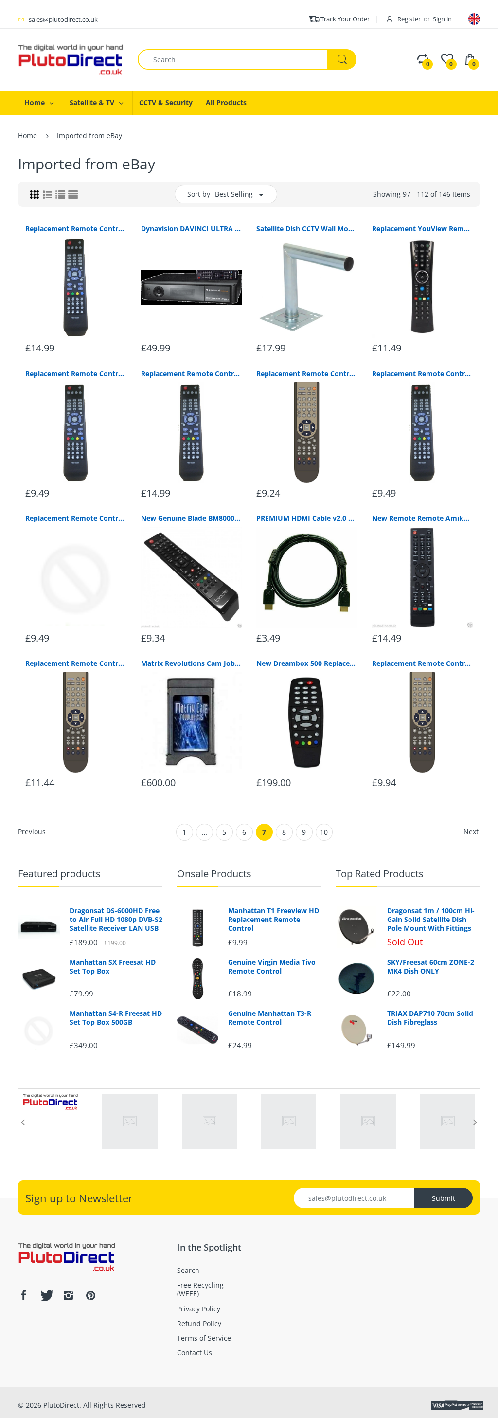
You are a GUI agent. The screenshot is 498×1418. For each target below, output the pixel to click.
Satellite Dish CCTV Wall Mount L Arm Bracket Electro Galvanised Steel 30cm (306, 228)
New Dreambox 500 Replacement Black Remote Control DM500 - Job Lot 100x (306, 663)
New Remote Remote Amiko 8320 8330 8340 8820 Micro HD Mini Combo (422, 518)
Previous (32, 831)
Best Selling (234, 194)
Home (27, 135)
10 (324, 832)
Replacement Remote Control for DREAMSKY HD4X (422, 373)
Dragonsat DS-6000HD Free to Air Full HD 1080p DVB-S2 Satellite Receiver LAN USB (116, 919)
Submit (443, 1198)
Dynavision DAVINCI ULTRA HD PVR (191, 228)
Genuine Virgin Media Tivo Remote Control (272, 967)
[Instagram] (68, 1295)
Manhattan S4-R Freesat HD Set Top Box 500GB (116, 1018)
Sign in (442, 19)
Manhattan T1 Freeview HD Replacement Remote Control (273, 919)
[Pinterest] (90, 1295)
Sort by (198, 194)
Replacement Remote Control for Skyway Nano (191, 373)
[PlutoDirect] (70, 58)
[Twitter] (45, 1295)
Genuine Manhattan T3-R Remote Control (269, 1018)
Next (471, 831)
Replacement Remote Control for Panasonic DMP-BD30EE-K (306, 373)
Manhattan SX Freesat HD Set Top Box (113, 967)
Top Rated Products (380, 873)
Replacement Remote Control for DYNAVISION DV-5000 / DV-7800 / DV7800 (75, 228)
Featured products (59, 873)
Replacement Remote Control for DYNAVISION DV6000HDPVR (75, 518)
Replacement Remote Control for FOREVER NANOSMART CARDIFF (75, 373)
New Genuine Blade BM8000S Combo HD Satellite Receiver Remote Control (191, 518)
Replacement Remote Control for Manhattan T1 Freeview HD (422, 663)
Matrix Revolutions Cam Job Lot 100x (191, 663)
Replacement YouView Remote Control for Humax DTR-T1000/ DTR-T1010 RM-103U (422, 228)
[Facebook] (23, 1295)
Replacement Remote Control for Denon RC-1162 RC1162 (75, 663)
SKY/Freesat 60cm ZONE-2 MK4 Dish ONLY (430, 967)
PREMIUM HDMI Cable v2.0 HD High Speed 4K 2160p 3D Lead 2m (306, 518)
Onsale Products (214, 873)
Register (409, 19)
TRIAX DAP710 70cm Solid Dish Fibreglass (430, 1018)
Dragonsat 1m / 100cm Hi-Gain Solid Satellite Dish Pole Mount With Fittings (431, 919)
